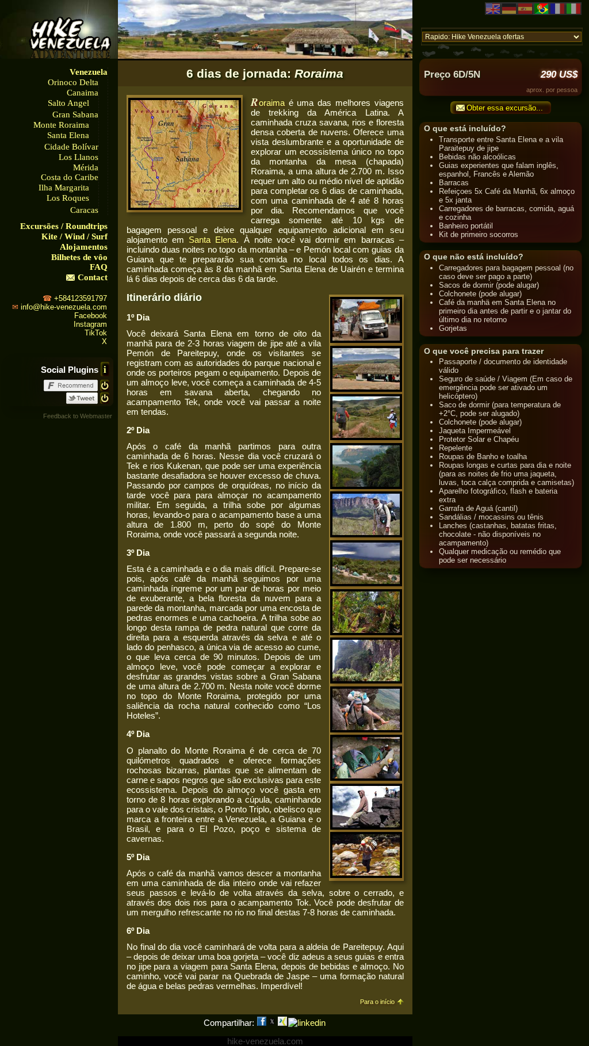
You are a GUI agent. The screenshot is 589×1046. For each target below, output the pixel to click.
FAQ (99, 267)
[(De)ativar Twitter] (104, 397)
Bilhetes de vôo (79, 257)
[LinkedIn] (307, 1023)
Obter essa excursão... (504, 108)
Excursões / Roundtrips (64, 226)
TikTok (96, 333)
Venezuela (89, 72)
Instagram (90, 324)
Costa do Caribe (69, 177)
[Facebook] (262, 1023)
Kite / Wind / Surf (74, 236)
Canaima (82, 92)
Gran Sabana (75, 114)
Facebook (90, 315)
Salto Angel (68, 103)
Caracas (84, 210)
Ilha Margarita (64, 187)
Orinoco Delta (73, 82)
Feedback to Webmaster (77, 416)
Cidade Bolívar (71, 146)
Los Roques (68, 198)
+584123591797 (80, 298)
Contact (93, 277)
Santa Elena (68, 135)
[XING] (282, 1023)
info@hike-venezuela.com (64, 307)
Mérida (85, 167)
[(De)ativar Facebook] (104, 385)
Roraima (268, 103)
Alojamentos (84, 246)
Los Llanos (78, 157)
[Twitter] (272, 1023)
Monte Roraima (61, 124)
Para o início (377, 1001)
